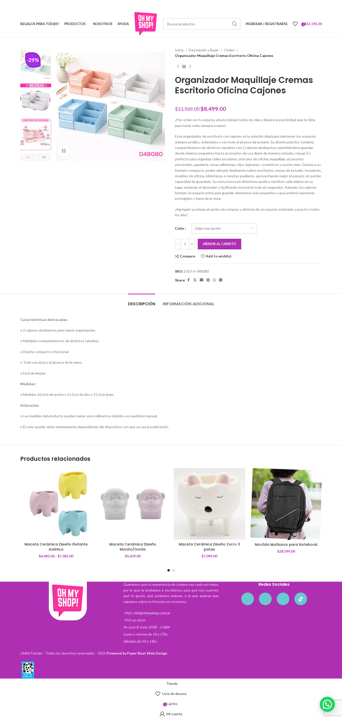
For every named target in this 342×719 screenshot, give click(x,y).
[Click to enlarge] (63, 150)
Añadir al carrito (219, 244)
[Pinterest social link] (208, 280)
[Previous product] (178, 67)
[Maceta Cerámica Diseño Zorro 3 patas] (209, 504)
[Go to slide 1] (168, 570)
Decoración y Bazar (204, 50)
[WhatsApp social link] (214, 280)
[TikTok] (300, 599)
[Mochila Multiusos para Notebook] (286, 504)
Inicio (179, 50)
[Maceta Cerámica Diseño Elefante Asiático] (56, 504)
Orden (229, 50)
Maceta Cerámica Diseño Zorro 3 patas (209, 547)
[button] (27, 157)
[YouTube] (283, 599)
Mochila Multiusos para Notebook (286, 544)
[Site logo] (146, 23)
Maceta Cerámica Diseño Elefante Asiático (56, 547)
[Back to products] (184, 67)
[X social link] (195, 280)
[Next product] (190, 67)
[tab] (141, 301)
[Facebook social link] (189, 280)
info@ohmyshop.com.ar (151, 613)
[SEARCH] (234, 24)
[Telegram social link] (220, 280)
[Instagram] (265, 599)
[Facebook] (247, 599)
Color (180, 228)
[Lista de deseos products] (295, 24)
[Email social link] (201, 280)
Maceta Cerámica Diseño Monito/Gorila (132, 547)
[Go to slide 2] (173, 570)
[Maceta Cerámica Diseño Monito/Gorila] (133, 504)
